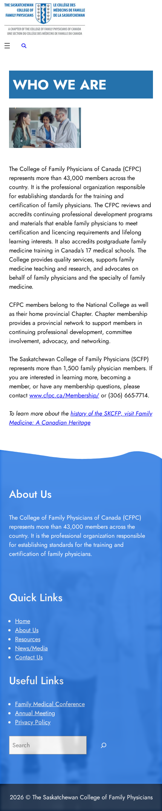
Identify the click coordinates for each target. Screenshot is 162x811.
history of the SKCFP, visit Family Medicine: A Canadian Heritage (80, 418)
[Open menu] (7, 45)
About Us (26, 630)
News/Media (31, 648)
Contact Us (29, 657)
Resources (27, 639)
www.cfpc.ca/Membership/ (64, 395)
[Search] (103, 745)
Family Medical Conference (50, 704)
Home (22, 621)
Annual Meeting (35, 713)
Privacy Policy (32, 722)
